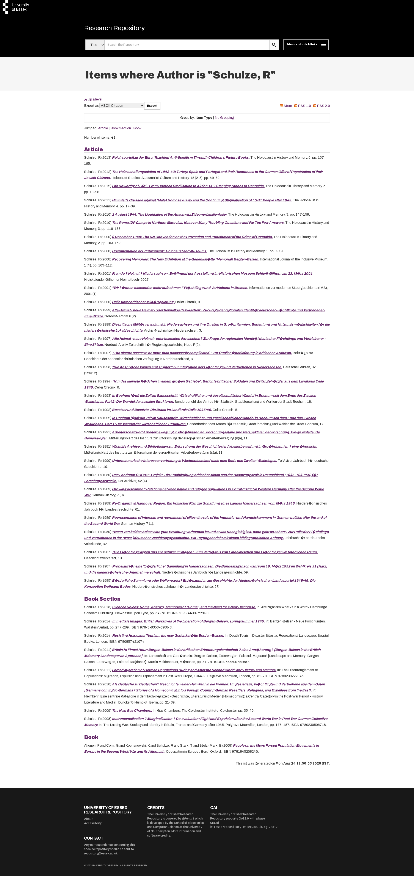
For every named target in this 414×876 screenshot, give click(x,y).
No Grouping (224, 117)
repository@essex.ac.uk (101, 853)
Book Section (120, 128)
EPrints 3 (188, 818)
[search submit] (274, 44)
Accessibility (93, 823)
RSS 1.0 (304, 106)
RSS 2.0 (323, 106)
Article (103, 128)
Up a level (95, 99)
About (88, 819)
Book (137, 128)
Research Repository (114, 28)
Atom (288, 106)
